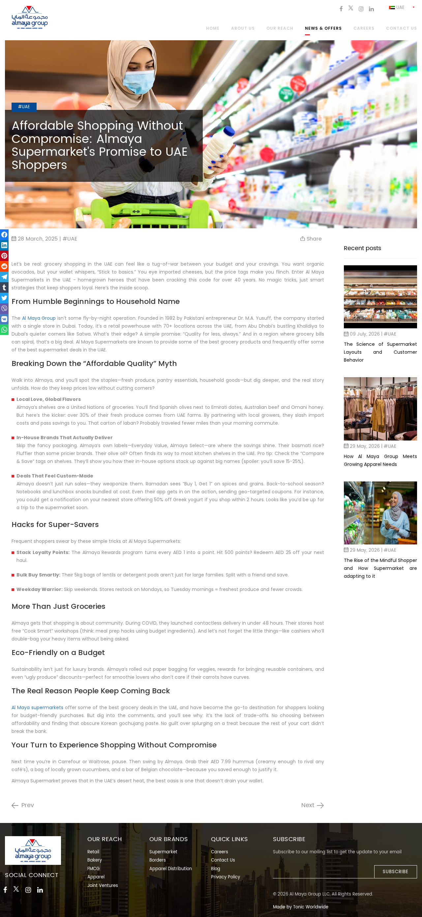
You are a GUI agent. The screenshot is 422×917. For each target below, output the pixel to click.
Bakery (94, 860)
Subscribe (395, 871)
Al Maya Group (39, 318)
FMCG (93, 869)
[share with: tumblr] (4, 287)
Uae (400, 7)
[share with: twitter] (4, 298)
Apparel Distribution (170, 869)
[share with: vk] (4, 319)
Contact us (401, 28)
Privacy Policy (225, 877)
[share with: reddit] (4, 266)
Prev (27, 805)
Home (213, 28)
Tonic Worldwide (310, 907)
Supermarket (163, 852)
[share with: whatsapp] (4, 329)
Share (313, 239)
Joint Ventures (102, 885)
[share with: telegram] (4, 277)
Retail (93, 852)
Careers (364, 28)
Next (307, 805)
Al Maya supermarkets (37, 707)
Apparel (96, 877)
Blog (215, 869)
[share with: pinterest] (4, 255)
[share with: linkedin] (4, 245)
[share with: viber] (4, 308)
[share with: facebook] (4, 234)
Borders (157, 860)
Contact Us (223, 860)
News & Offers (323, 28)
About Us (243, 28)
